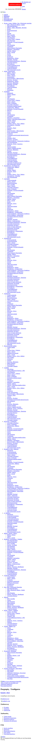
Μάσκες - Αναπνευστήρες (13, 221)
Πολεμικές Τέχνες (11, 667)
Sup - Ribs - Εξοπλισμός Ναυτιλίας (13, 587)
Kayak (9, 29)
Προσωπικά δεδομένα (9, 731)
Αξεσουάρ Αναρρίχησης (13, 224)
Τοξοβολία (10, 660)
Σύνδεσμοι (6, 729)
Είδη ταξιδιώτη (11, 401)
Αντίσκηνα (10, 133)
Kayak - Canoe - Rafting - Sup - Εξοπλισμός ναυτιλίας (17, 23)
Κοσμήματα (10, 90)
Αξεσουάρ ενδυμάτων (13, 104)
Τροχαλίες (9, 218)
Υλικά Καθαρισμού (12, 67)
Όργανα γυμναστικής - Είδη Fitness (13, 668)
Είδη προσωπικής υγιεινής (13, 69)
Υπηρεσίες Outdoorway (10, 575)
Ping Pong (9, 664)
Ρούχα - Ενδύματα (12, 103)
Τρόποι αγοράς (7, 716)
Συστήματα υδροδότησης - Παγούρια (16, 61)
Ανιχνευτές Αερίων (12, 510)
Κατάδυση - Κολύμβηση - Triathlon (13, 539)
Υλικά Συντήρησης (12, 68)
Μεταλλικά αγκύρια (12, 229)
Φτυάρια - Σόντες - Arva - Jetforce (15, 123)
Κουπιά (9, 33)
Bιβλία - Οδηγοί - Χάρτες (10, 533)
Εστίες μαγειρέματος (12, 132)
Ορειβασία (6, 91)
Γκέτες (9, 112)
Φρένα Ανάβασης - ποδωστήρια (15, 215)
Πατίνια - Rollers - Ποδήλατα (14, 665)
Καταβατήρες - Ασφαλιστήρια (14, 212)
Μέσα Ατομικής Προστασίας (14, 48)
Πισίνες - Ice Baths (12, 545)
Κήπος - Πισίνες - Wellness (11, 610)
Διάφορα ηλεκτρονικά (12, 353)
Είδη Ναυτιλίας (11, 40)
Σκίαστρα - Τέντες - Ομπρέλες (15, 144)
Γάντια (9, 43)
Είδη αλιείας (10, 565)
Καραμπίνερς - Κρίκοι (12, 58)
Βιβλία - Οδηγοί (11, 72)
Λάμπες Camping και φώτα (14, 148)
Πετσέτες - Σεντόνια (12, 80)
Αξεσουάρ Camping (12, 161)
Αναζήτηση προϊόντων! (15, 4)
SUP (8, 32)
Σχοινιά (9, 55)
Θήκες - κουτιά (11, 52)
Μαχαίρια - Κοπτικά (12, 59)
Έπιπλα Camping (11, 147)
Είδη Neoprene (11, 45)
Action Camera (11, 347)
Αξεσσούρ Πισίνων (12, 62)
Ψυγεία (9, 145)
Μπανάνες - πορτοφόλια (13, 49)
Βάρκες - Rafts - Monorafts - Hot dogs (16, 27)
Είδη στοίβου (10, 357)
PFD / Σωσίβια (11, 35)
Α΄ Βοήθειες (7, 513)
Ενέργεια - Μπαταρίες (12, 83)
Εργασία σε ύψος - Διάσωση (11, 449)
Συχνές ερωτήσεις (8, 728)
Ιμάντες (9, 208)
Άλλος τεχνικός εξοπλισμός (14, 226)
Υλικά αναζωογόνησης (13, 519)
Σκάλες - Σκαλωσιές (12, 495)
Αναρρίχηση (7, 293)
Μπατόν (9, 129)
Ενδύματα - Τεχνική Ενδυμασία (15, 42)
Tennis (9, 661)
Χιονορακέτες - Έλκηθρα (13, 125)
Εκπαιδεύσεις (10, 584)
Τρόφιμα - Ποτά (11, 138)
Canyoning (7, 178)
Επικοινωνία (7, 710)
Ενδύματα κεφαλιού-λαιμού (14, 106)
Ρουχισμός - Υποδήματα (10, 421)
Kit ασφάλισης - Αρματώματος (15, 231)
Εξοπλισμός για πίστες (13, 225)
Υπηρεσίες (10, 580)
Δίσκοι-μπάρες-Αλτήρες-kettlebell (15, 675)
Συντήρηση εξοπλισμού (13, 581)
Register (24, 9)
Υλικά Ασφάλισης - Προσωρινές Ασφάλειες (18, 141)
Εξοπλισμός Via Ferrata (13, 228)
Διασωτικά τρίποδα (12, 206)
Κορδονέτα (10, 56)
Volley (9, 654)
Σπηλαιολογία (7, 238)
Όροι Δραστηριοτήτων (9, 734)
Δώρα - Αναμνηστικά (9, 71)
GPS (8, 97)
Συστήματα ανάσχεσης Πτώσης (15, 216)
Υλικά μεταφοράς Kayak (13, 65)
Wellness (9, 622)
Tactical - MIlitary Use (9, 626)
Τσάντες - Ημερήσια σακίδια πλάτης (16, 119)
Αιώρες (9, 136)
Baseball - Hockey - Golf (13, 655)
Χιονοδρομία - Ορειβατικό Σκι (12, 165)
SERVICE (6, 17)
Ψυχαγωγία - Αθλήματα (10, 651)
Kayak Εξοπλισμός (12, 30)
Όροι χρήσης (7, 732)
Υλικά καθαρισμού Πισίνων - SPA (16, 370)
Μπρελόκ (9, 88)
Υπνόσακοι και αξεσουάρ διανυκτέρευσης (18, 135)
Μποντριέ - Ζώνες (11, 203)
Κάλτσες (9, 110)
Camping (6, 367)
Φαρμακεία (10, 93)
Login (23, 6)
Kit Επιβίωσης (11, 64)
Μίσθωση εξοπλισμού (13, 582)
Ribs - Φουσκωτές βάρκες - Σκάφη (16, 24)
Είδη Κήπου (10, 369)
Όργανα (9, 151)
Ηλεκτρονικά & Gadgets (10, 346)
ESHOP (6, 14)
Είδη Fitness (10, 671)
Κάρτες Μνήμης (11, 363)
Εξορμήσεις (10, 585)
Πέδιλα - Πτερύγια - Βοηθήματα (15, 566)
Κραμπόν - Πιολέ (11, 128)
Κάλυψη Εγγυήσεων (9, 719)
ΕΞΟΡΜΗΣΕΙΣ (8, 20)
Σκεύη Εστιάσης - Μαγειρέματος (15, 78)
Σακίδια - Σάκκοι (11, 51)
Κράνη (9, 53)
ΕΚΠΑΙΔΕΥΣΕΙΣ (8, 19)
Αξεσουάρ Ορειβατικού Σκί (14, 162)
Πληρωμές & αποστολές (10, 718)
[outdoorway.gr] (5, 699)
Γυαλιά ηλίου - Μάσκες (13, 107)
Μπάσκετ (9, 657)
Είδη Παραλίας (11, 38)
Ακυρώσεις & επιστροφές (10, 721)
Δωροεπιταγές (10, 77)
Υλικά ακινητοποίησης (13, 516)
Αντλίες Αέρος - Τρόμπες (13, 39)
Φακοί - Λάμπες (11, 36)
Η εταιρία (6, 707)
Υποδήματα (10, 46)
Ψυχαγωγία (10, 662)
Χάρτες (9, 96)
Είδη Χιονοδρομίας (12, 142)
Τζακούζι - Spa (11, 616)
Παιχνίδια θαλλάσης (12, 26)
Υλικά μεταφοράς (11, 180)
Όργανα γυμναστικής (12, 674)
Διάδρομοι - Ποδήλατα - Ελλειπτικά (16, 673)
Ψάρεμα (6, 597)
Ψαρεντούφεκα (11, 603)
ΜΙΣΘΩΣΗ (7, 16)
